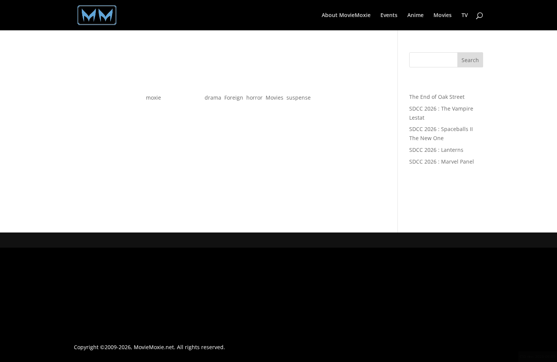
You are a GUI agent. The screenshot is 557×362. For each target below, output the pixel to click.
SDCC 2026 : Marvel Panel (441, 161)
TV (465, 15)
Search (470, 60)
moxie (153, 97)
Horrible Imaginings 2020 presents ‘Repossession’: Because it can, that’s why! (225, 84)
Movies (442, 15)
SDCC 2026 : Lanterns (436, 149)
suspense (298, 97)
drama (213, 97)
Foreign (233, 97)
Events (388, 15)
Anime (415, 15)
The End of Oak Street (437, 96)
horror (254, 97)
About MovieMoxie (346, 15)
